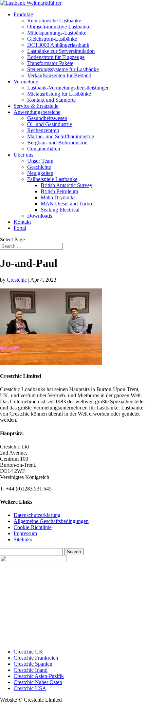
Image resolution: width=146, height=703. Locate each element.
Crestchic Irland (31, 670)
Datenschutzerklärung (37, 515)
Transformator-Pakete (50, 63)
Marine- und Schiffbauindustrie (60, 136)
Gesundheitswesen (47, 118)
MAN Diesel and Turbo (66, 203)
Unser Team (40, 161)
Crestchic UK (28, 652)
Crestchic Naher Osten (38, 682)
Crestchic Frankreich (36, 658)
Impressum (25, 533)
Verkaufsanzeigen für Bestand (59, 75)
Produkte (23, 14)
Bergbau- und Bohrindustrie (57, 142)
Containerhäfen (43, 149)
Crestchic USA (30, 688)
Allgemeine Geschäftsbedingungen (51, 521)
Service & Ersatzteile (36, 106)
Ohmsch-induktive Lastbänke (58, 26)
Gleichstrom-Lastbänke (52, 39)
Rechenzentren (43, 130)
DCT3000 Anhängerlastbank (58, 45)
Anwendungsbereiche (37, 112)
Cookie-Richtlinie (33, 527)
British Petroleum (59, 191)
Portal (20, 228)
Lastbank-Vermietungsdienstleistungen (68, 88)
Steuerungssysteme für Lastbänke (63, 69)
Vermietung (26, 81)
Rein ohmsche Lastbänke (54, 20)
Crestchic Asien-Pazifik (39, 676)
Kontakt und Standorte (51, 100)
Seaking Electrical (60, 210)
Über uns (23, 155)
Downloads (39, 216)
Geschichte (39, 167)
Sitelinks (23, 539)
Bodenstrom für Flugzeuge (56, 57)
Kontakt (22, 222)
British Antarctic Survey (66, 185)
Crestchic (17, 280)
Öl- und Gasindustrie (49, 124)
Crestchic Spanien (33, 664)
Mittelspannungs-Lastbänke (56, 33)
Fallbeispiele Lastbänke (52, 179)
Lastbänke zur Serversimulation (61, 51)
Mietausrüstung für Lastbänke (59, 94)
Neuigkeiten (40, 173)
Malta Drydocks (58, 197)
